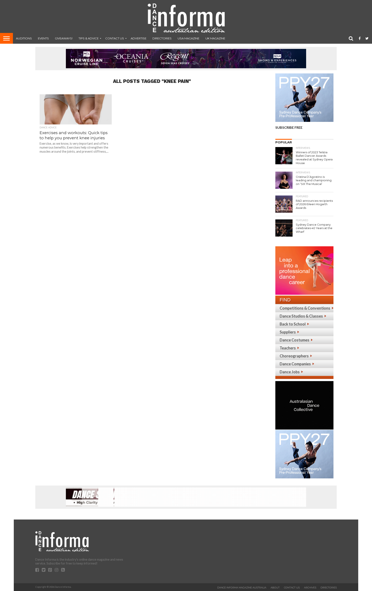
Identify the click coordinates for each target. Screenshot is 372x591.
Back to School (293, 324)
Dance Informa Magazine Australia (241, 587)
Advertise (138, 38)
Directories (162, 38)
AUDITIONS (24, 38)
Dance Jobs (290, 371)
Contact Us (114, 38)
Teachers (288, 348)
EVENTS (43, 38)
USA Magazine (188, 38)
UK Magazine (215, 38)
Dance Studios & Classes (301, 316)
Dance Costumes (294, 340)
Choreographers (294, 356)
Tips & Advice (89, 38)
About (275, 587)
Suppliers (288, 332)
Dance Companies (295, 363)
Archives (310, 587)
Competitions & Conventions (305, 308)
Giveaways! (64, 38)
